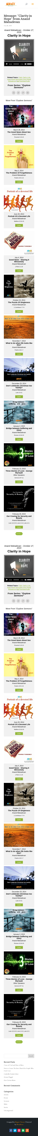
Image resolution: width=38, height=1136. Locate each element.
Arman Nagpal (8, 1077)
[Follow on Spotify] (23, 1130)
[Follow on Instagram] (19, 1130)
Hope (9, 79)
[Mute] (26, 64)
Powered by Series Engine (19, 539)
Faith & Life (26, 77)
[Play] (7, 64)
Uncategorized (8, 1111)
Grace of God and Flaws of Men (14, 1065)
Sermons (6, 1101)
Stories (6, 1107)
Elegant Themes (20, 1122)
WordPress (20, 1125)
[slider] (16, 64)
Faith (20, 77)
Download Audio (24, 81)
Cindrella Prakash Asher (11, 1074)
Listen (19, 141)
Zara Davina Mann (9, 1080)
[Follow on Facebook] (11, 1130)
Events (6, 1098)
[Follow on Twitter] (15, 1130)
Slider (5, 1104)
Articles (6, 1095)
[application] (19, 64)
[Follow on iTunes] (27, 1130)
